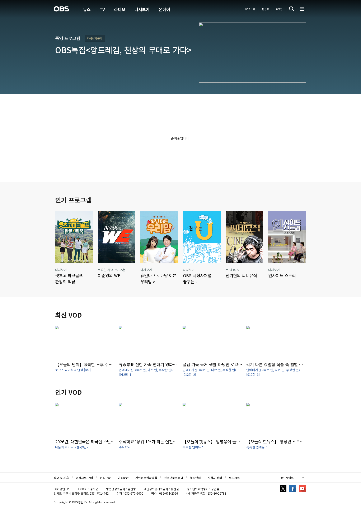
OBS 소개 (250, 9)
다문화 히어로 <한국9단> (72, 447)
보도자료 (234, 478)
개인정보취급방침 (146, 478)
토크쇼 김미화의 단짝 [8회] (73, 370)
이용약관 (123, 478)
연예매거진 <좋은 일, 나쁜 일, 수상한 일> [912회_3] (273, 372)
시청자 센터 (215, 478)
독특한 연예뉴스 (193, 447)
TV (102, 9)
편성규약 (105, 478)
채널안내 (195, 478)
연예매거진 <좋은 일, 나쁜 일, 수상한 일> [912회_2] (210, 372)
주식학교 (125, 447)
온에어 (164, 9)
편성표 (265, 9)
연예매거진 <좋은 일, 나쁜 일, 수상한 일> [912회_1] (146, 372)
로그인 (279, 9)
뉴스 (86, 9)
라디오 (119, 9)
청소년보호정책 (173, 478)
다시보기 (142, 9)
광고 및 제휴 (61, 478)
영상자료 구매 (84, 478)
